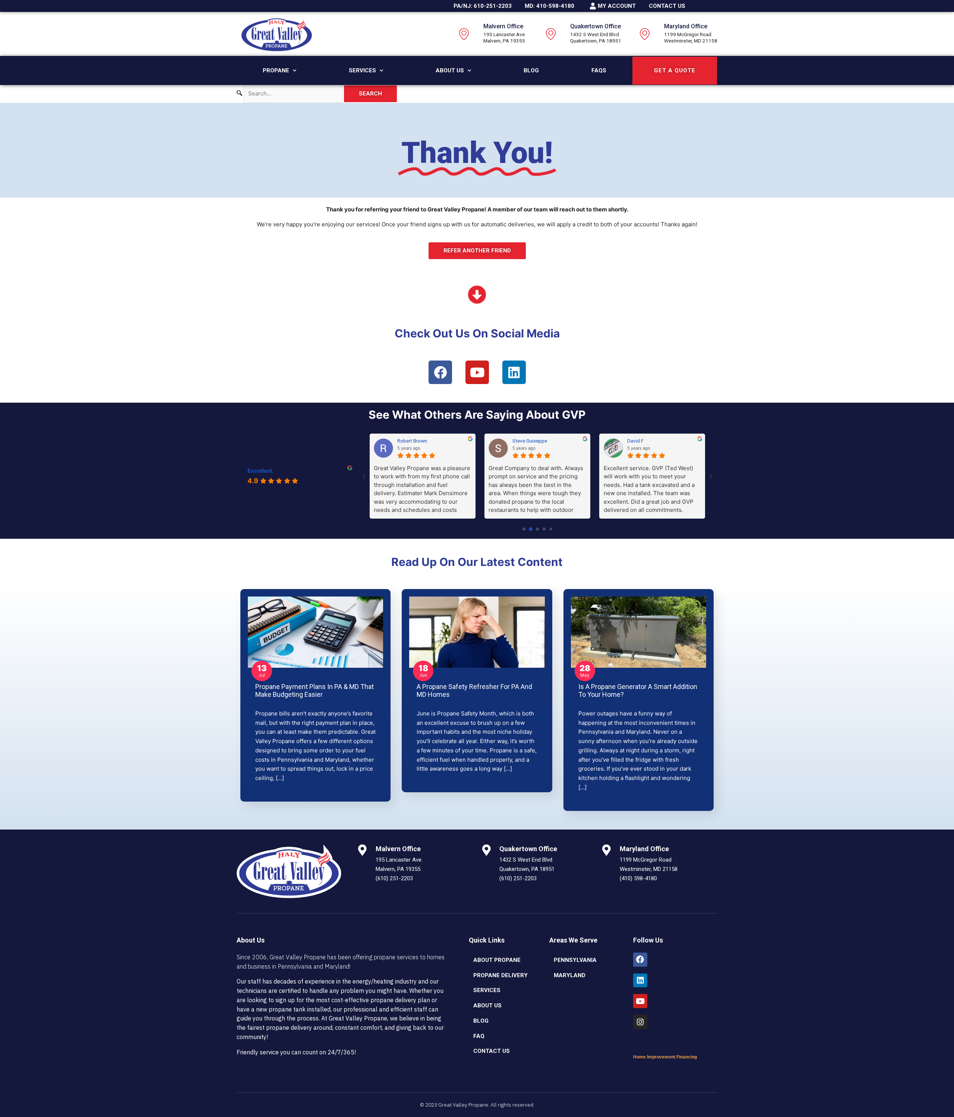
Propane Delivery (500, 975)
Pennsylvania (575, 960)
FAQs (598, 70)
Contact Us (491, 1051)
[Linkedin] (640, 980)
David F (635, 441)
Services (362, 70)
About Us (450, 70)
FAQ (478, 1036)
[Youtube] (640, 1001)
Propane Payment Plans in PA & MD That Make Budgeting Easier (314, 691)
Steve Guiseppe (529, 441)
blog (481, 1020)
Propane (276, 70)
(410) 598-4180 (638, 878)
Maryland (569, 975)
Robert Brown (412, 441)
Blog (531, 70)
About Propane (497, 960)
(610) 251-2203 (394, 878)
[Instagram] (640, 1022)
